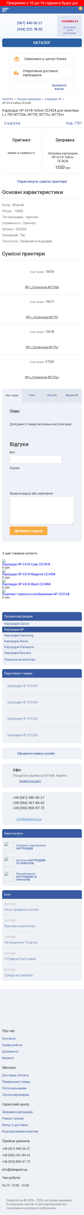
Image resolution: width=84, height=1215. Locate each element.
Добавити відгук (29, 531)
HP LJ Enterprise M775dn (42, 287)
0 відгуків (12, 123)
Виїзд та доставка (15, 1125)
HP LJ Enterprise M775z (42, 347)
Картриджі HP (53, 99)
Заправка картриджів (17, 1112)
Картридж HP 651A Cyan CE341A (26, 564)
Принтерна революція (19, 926)
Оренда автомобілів (18, 975)
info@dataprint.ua (29, 819)
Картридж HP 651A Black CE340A (26, 584)
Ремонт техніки (13, 1118)
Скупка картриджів (15, 1094)
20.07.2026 (10, 904)
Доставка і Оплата (15, 1075)
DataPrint (7, 99)
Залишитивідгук (59, 87)
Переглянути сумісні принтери (42, 181)
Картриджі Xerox (16, 641)
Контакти (9, 1038)
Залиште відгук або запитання (31, 493)
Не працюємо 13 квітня (20, 942)
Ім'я (12, 452)
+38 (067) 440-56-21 (29, 798)
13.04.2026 (10, 937)
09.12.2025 (10, 970)
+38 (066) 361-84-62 (29, 803)
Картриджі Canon (16, 623)
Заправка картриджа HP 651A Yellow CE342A (63, 157)
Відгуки (72, 395)
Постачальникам (14, 1088)
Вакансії (8, 1058)
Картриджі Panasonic (19, 647)
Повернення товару (16, 1081)
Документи (10, 1051)
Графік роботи (12, 1045)
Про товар (12, 395)
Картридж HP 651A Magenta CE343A (28, 574)
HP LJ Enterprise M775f (42, 317)
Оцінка (14, 468)
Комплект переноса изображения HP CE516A (36, 594)
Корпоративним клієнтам (20, 1131)
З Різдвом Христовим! (20, 959)
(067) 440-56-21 (29, 23)
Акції (52, 395)
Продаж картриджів (29, 99)
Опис (32, 395)
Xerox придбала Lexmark (21, 909)
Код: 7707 (74, 123)
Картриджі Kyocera (17, 653)
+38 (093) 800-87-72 (29, 808)
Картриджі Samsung (18, 635)
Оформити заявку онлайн (36, 753)
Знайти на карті (30, 781)
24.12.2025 (10, 953)
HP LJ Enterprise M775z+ (42, 377)
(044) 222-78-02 (29, 29)
